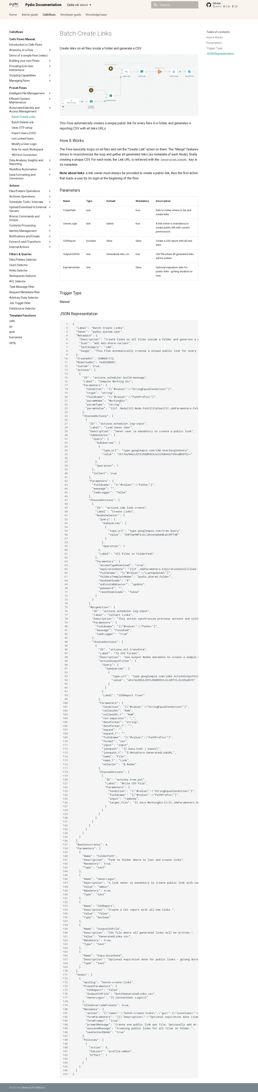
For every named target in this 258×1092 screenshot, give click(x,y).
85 (65, 645)
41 (65, 477)
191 (65, 1051)
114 (65, 756)
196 (65, 1070)
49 (65, 507)
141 (65, 860)
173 (65, 982)
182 (65, 1017)
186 (65, 1032)
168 (65, 963)
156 (65, 917)
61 (65, 553)
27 (65, 423)
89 (65, 661)
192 (65, 1055)
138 (65, 848)
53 (65, 523)
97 (65, 691)
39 (65, 469)
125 (65, 798)
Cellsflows (49, 14)
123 (65, 791)
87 (65, 653)
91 (65, 668)
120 (65, 779)
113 (65, 752)
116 (65, 764)
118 (65, 772)
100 (65, 703)
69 (65, 584)
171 (65, 974)
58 (65, 542)
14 (65, 373)
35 (65, 454)
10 (65, 358)
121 (65, 783)
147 (65, 882)
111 (65, 745)
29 (65, 431)
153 (65, 906)
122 (65, 787)
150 (65, 894)
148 (65, 886)
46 (65, 496)
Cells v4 (77, 5)
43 (65, 484)
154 (65, 909)
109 (65, 737)
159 (65, 929)
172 (65, 978)
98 (65, 695)
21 (65, 400)
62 (65, 557)
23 (65, 408)
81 (65, 630)
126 (65, 802)
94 (65, 680)
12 (65, 366)
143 (65, 867)
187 (65, 1036)
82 (65, 634)
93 (65, 676)
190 (65, 1047)
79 (65, 622)
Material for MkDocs (33, 1087)
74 (65, 603)
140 (65, 856)
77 (65, 615)
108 (65, 733)
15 (65, 377)
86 (65, 649)
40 (65, 473)
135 (65, 837)
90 (65, 664)
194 (65, 1062)
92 (65, 672)
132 (65, 825)
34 (65, 450)
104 (65, 718)
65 (65, 569)
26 (65, 420)
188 (65, 1040)
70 (65, 588)
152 (65, 902)
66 (65, 573)
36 (65, 458)
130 (65, 818)
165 (65, 951)
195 (65, 1066)
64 (65, 565)
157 (65, 921)
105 (65, 722)
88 (65, 657)
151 (65, 898)
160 (65, 932)
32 (65, 442)
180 (65, 1009)
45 (65, 492)
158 (65, 925)
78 (65, 618)
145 (65, 875)
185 (65, 1028)
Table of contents (218, 32)
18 (65, 389)
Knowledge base (96, 14)
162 (65, 940)
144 (65, 871)
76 (65, 611)
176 (65, 993)
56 (65, 534)
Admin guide (30, 14)
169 (65, 967)
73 (65, 599)
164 (65, 948)
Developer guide (70, 14)
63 (65, 561)
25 (65, 416)
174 (65, 986)
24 (65, 412)
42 (65, 481)
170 (65, 971)
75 (65, 607)
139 (65, 852)
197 (65, 1074)
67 (65, 576)
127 (65, 806)
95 (65, 684)
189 (65, 1043)
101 (65, 706)
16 (65, 381)
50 (65, 511)
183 (65, 1020)
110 (65, 741)
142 (65, 863)
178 (65, 1001)
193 (65, 1059)
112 (65, 749)
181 (65, 1013)
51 (65, 515)
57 (65, 538)
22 (65, 404)
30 (65, 435)
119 (65, 775)
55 (65, 531)
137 (65, 844)
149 (65, 890)
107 (65, 729)
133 (65, 829)
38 (65, 465)
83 (65, 638)
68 (65, 580)
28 (65, 427)
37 (65, 462)
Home (13, 14)
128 (65, 810)
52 (65, 519)
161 (65, 936)
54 (65, 527)
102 (65, 710)
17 (65, 385)
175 (65, 990)
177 (65, 997)
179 (65, 1005)
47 (65, 500)
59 (65, 546)
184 (65, 1024)
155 (65, 913)
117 (65, 768)
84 (65, 642)
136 (65, 840)
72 (65, 595)
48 (65, 504)
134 (65, 833)
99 (65, 699)
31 (65, 439)
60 (65, 550)
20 (65, 397)
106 (65, 726)
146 (65, 879)
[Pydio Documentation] (14, 5)
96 (65, 687)
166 (65, 955)
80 (65, 626)
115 (65, 760)
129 (65, 814)
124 (65, 795)
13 (65, 370)
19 (65, 393)
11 (65, 362)
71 (65, 592)
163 (65, 944)
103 (65, 714)
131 (65, 821)
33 (65, 446)
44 (65, 488)
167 (65, 959)
